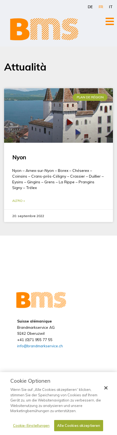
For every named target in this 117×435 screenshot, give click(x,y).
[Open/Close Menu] (110, 21)
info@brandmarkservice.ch (40, 345)
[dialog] (58, 403)
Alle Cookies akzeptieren (78, 425)
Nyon (19, 157)
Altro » (18, 201)
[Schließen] (105, 387)
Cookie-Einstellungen (31, 425)
